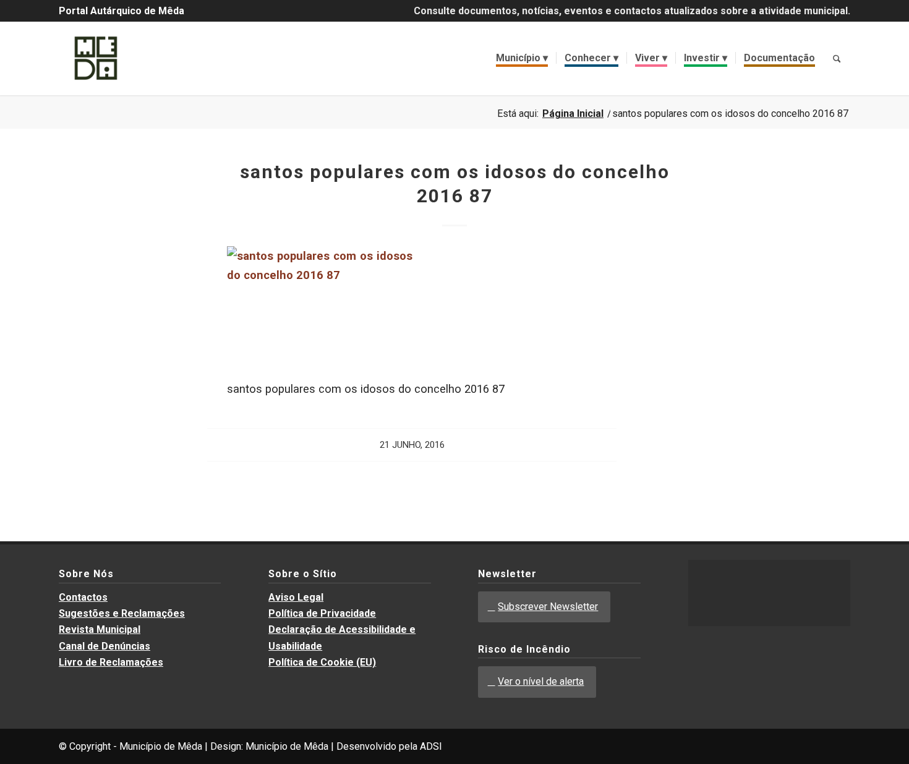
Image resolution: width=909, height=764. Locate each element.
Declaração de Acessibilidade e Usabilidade (342, 637)
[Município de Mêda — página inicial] (96, 58)
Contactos (83, 597)
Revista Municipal (99, 629)
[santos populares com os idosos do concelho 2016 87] (319, 274)
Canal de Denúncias (104, 646)
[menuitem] (522, 58)
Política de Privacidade (322, 613)
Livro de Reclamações (111, 662)
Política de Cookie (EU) (322, 662)
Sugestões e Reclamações (122, 613)
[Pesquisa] (836, 58)
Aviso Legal (295, 597)
